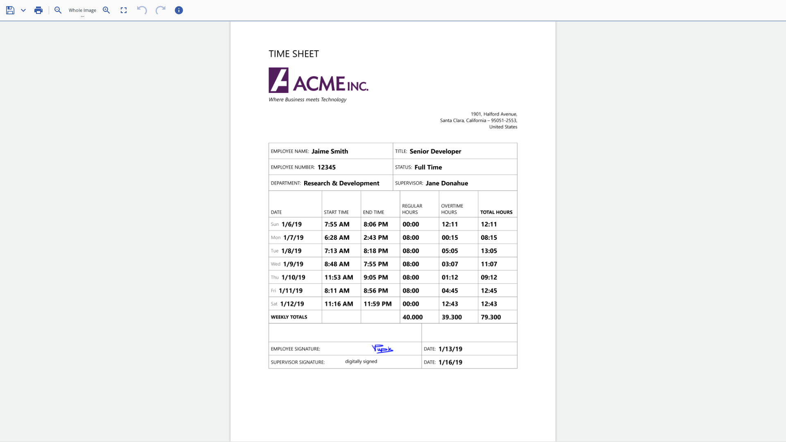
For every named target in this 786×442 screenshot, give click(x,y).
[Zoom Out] (58, 10)
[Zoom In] (106, 10)
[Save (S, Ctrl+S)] (10, 10)
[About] (179, 10)
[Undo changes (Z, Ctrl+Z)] (142, 10)
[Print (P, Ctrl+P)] (38, 10)
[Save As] (23, 10)
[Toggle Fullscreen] (123, 10)
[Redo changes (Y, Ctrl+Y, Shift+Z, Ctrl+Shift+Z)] (160, 10)
